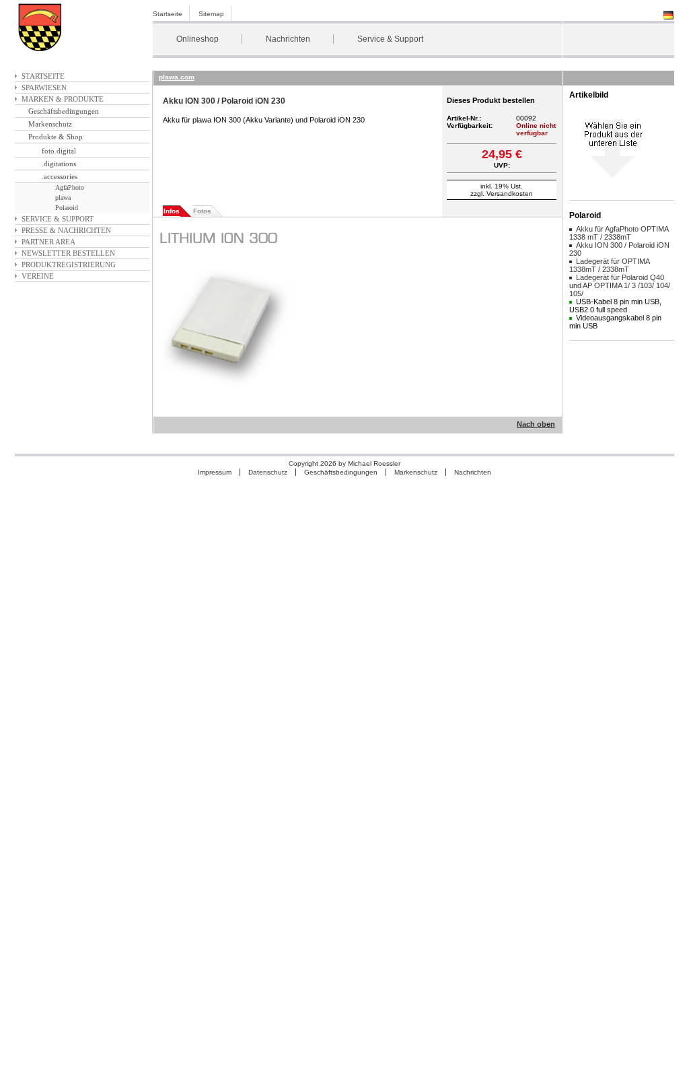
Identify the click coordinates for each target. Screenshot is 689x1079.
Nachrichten (288, 39)
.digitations (59, 164)
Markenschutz (50, 124)
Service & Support (390, 39)
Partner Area (48, 242)
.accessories (59, 176)
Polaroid (66, 207)
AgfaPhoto (69, 187)
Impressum (214, 472)
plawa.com (176, 77)
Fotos (202, 211)
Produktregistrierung (69, 264)
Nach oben (536, 424)
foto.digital (59, 151)
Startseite (167, 14)
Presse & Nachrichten (66, 230)
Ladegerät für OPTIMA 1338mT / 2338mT (609, 265)
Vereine (38, 276)
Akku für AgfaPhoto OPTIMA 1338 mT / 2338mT (619, 233)
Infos (172, 211)
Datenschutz (267, 472)
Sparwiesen (44, 87)
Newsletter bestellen (68, 253)
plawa (63, 197)
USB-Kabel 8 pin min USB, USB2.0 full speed (615, 306)
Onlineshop (197, 39)
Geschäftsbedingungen (63, 111)
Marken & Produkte (63, 99)
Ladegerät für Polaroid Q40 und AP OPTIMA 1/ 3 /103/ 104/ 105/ (619, 285)
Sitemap (211, 14)
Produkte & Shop (55, 137)
